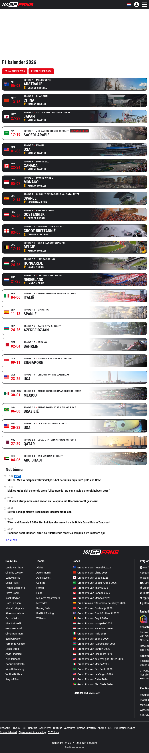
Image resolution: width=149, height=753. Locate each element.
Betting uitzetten (86, 728)
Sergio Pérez (12, 679)
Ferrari (40, 587)
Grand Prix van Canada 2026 (93, 592)
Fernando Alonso (15, 643)
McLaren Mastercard (48, 598)
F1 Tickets (53, 732)
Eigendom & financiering (32, 732)
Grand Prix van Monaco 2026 (93, 598)
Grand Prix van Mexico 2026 (93, 664)
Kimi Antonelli (13, 623)
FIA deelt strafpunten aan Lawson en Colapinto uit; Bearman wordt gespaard (52, 501)
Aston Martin (43, 572)
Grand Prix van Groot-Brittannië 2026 (98, 613)
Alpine (39, 567)
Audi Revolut (43, 577)
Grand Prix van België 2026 (92, 618)
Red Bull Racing (45, 613)
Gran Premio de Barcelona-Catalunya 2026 (101, 603)
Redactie (5, 728)
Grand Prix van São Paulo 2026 (94, 669)
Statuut (57, 728)
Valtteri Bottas (13, 674)
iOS (110, 728)
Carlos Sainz (12, 618)
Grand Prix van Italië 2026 (91, 633)
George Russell (13, 628)
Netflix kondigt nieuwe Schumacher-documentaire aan (39, 512)
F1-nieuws (10, 540)
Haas (39, 592)
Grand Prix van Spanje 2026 (93, 638)
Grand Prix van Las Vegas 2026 (95, 674)
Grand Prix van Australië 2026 (94, 567)
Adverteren (45, 728)
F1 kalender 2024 (41, 71)
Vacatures (69, 728)
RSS (24, 728)
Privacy (16, 728)
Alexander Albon (14, 613)
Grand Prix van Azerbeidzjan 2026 (96, 643)
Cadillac (40, 582)
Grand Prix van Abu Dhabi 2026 (95, 684)
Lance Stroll (12, 648)
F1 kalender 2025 (15, 71)
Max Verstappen (14, 608)
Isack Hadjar (12, 598)
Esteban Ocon (13, 638)
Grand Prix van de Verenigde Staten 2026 (100, 659)
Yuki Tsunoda (13, 659)
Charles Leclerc (14, 572)
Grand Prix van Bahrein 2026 (93, 648)
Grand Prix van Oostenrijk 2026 (94, 608)
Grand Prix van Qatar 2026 (92, 679)
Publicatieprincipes (124, 728)
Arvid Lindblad (13, 653)
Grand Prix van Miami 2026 (92, 587)
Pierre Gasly (12, 592)
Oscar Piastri (12, 582)
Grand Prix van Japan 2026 (92, 577)
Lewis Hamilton (14, 567)
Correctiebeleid (8, 732)
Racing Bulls (43, 608)
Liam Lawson (13, 603)
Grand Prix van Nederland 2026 (95, 628)
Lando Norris (12, 577)
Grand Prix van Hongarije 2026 (94, 623)
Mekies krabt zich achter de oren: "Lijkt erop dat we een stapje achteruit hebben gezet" (58, 490)
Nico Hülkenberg (14, 669)
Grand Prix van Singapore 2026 (94, 653)
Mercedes (41, 603)
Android (102, 728)
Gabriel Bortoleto (15, 664)
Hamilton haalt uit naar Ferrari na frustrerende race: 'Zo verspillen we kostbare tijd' (56, 533)
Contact (32, 728)
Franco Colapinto (15, 587)
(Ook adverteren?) (92, 693)
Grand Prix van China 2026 (92, 572)
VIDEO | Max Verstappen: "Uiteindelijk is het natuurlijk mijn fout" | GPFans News (54, 480)
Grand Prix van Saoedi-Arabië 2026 (97, 582)
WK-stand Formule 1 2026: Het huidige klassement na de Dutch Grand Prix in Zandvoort (58, 522)
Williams (41, 618)
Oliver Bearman (14, 633)
